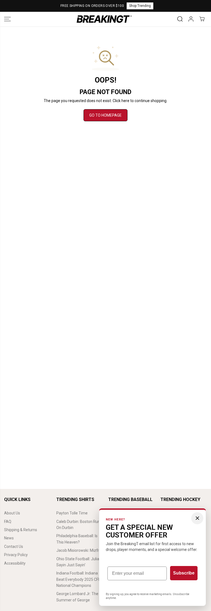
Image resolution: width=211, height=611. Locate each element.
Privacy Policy (16, 555)
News (9, 538)
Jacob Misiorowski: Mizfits (79, 550)
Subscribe (184, 573)
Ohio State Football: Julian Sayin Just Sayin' (78, 562)
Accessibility (15, 563)
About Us (12, 513)
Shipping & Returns (20, 530)
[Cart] (202, 19)
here (125, 100)
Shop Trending (140, 6)
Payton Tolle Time (72, 513)
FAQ (7, 521)
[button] (7, 19)
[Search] (180, 19)
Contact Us (13, 546)
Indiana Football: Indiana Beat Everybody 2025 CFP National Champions (78, 579)
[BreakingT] (104, 19)
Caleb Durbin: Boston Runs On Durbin (79, 524)
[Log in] (191, 19)
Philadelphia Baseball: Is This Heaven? (77, 539)
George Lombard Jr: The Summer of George (77, 597)
